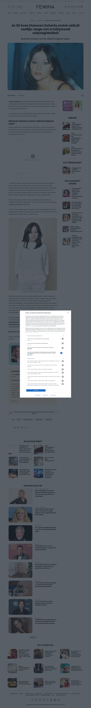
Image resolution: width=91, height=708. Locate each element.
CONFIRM (35, 390)
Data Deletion (38, 395)
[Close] (68, 313)
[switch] (62, 339)
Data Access (45, 395)
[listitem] (45, 336)
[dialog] (45, 354)
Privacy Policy (53, 395)
